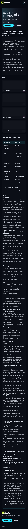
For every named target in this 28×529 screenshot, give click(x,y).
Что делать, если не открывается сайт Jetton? (13, 466)
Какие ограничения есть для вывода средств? (12, 459)
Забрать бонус (8, 25)
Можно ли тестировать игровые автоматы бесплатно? (13, 463)
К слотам (18, 25)
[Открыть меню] (24, 2)
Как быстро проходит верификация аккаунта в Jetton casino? (14, 451)
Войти (16, 520)
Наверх (3, 526)
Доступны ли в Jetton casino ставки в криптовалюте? (13, 455)
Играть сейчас (7, 520)
